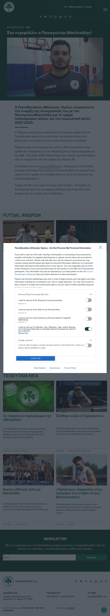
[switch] (88, 300)
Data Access (55, 368)
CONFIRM (36, 358)
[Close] (101, 248)
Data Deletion (40, 368)
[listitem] (55, 294)
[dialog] (55, 308)
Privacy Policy (70, 368)
